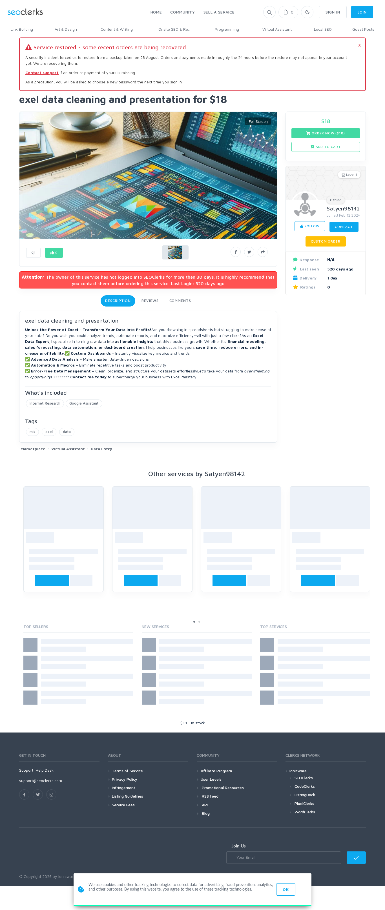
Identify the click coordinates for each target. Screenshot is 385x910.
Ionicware (298, 770)
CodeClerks (305, 786)
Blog (205, 813)
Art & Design (66, 29)
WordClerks (305, 811)
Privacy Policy (124, 779)
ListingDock (305, 794)
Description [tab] (118, 300)
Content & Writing (117, 29)
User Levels (211, 779)
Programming (227, 29)
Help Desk (45, 770)
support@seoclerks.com (40, 780)
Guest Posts (363, 29)
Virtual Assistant (277, 29)
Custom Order (325, 241)
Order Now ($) (328, 133)
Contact (344, 227)
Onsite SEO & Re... (174, 29)
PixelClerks (304, 803)
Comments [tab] (180, 300)
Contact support (42, 72)
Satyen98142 (343, 208)
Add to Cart (328, 147)
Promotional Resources (222, 787)
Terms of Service (127, 770)
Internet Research (45, 403)
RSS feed (209, 796)
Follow (312, 226)
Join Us (238, 845)
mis (32, 431)
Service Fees (123, 804)
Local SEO (323, 29)
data (67, 431)
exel (49, 431)
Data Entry (101, 448)
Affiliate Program (216, 770)
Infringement (123, 787)
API (204, 804)
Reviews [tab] (149, 300)
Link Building (22, 29)
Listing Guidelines (127, 796)
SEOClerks (304, 777)
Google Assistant (84, 403)
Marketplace (33, 448)
